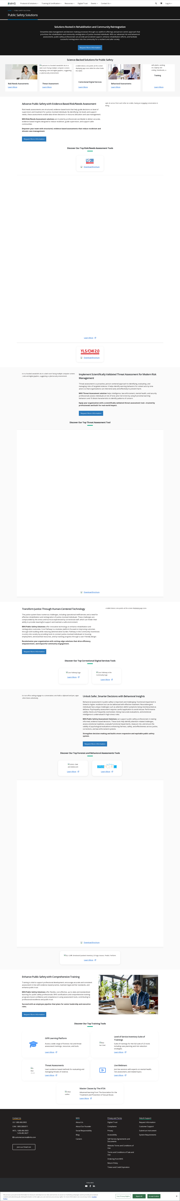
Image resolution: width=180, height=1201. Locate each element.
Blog (77, 1135)
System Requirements (147, 1135)
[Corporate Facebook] (90, 1186)
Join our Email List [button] (24, 1147)
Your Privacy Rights (123, 1196)
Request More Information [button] (90, 47)
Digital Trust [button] (83, 3)
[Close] (176, 1196)
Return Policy (113, 1163)
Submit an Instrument (147, 1130)
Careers (79, 1139)
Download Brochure (91, 167)
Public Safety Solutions (22, 10)
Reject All (139, 1196)
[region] (90, 1196)
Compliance (112, 1126)
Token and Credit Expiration (118, 1167)
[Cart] (161, 3)
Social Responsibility (84, 1130)
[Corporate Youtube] (86, 1186)
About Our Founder (83, 1126)
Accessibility (112, 1135)
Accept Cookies (154, 1196)
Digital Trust (112, 1122)
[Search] (156, 3)
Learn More (12, 87)
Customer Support (146, 1126)
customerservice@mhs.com (25, 1137)
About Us (79, 1122)
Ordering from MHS (115, 1159)
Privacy (110, 1130)
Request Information (147, 1122)
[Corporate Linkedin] (94, 1186)
